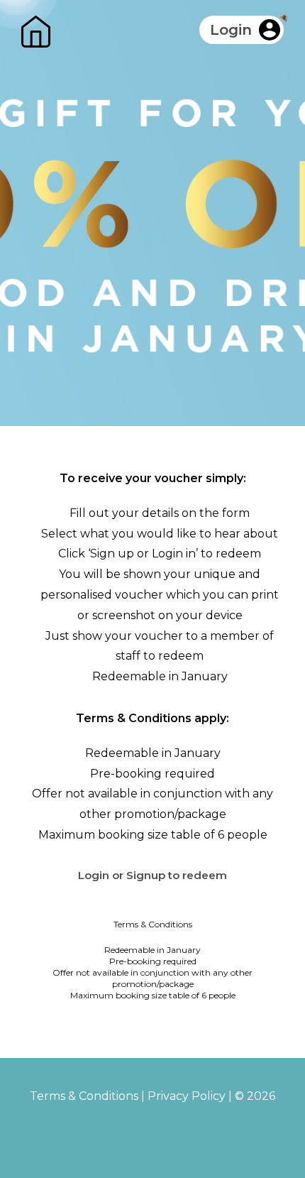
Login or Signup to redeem (152, 875)
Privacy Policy (187, 1096)
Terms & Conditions (84, 1096)
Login (231, 29)
